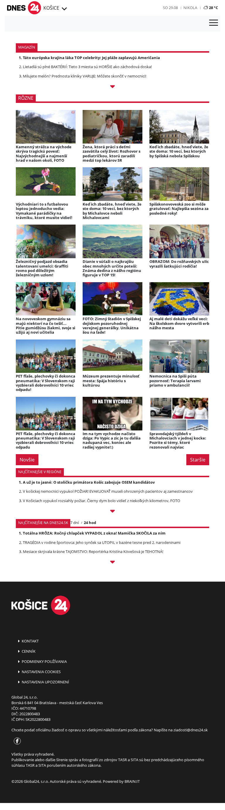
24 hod (90, 522)
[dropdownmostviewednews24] (112, 563)
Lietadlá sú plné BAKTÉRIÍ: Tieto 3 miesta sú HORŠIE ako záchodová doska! (87, 66)
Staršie (197, 459)
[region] (64, 9)
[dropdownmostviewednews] (112, 512)
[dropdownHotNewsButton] (112, 87)
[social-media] (16, 741)
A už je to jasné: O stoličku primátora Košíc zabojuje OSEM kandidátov (89, 482)
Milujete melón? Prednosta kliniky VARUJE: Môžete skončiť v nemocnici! (84, 76)
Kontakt (30, 641)
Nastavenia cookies (41, 671)
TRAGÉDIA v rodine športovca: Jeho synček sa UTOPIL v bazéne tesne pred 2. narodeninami (101, 542)
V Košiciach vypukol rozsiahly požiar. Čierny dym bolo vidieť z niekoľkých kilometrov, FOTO (101, 500)
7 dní (74, 522)
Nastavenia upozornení (45, 682)
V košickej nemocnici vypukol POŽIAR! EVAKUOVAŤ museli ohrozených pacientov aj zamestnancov (108, 491)
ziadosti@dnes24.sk (190, 730)
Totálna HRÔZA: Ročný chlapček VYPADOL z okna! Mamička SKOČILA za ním (94, 533)
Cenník (28, 651)
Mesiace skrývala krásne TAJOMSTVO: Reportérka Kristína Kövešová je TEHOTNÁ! (93, 551)
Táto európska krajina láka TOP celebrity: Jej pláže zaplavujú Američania (91, 57)
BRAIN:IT (132, 781)
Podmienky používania (44, 661)
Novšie (27, 459)
